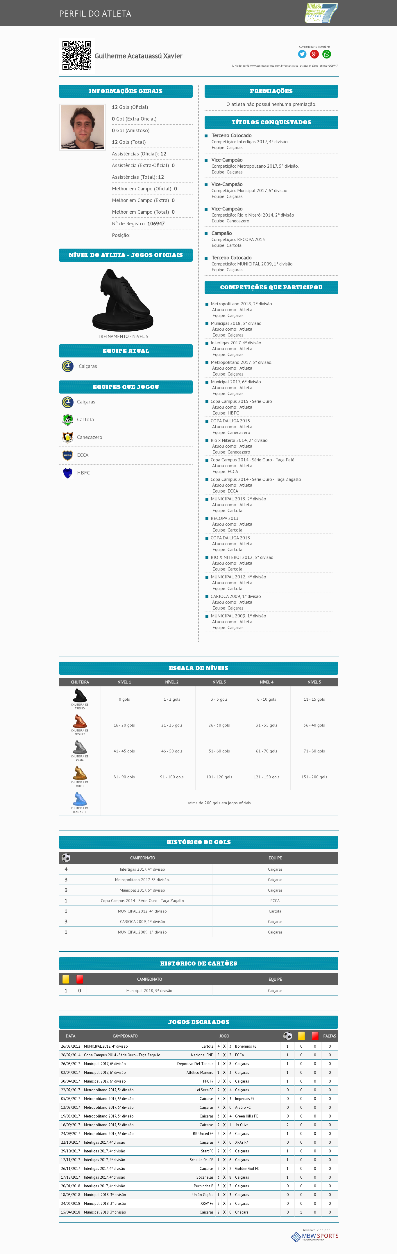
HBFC (83, 472)
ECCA (83, 454)
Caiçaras (88, 366)
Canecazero (89, 437)
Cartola (85, 419)
